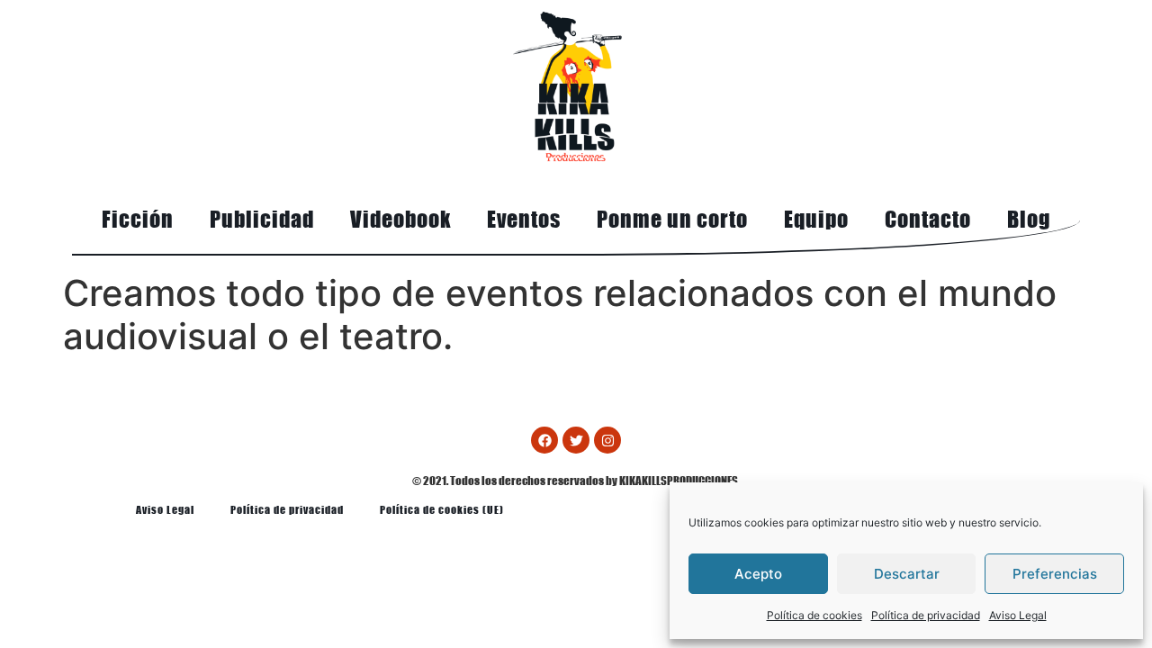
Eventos (524, 219)
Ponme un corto (672, 219)
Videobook (400, 219)
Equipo (816, 219)
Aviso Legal (1018, 615)
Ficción (138, 219)
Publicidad (262, 219)
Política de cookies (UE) (442, 509)
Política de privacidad (925, 615)
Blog (1028, 219)
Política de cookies (814, 615)
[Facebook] (544, 440)
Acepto (758, 573)
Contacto (928, 219)
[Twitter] (576, 440)
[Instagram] (607, 440)
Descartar (907, 573)
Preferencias (1054, 573)
